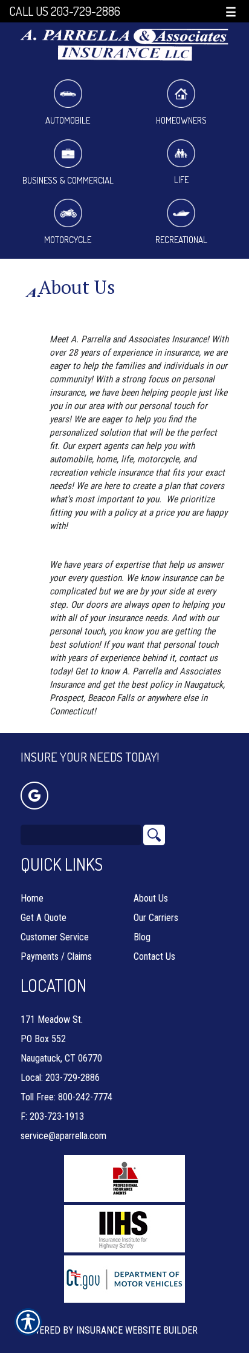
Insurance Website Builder (137, 1330)
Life (181, 179)
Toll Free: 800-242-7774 (66, 1097)
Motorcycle (67, 239)
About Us (151, 898)
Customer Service (55, 937)
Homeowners (181, 120)
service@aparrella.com (63, 1136)
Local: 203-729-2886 (60, 1077)
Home (32, 898)
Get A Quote (43, 917)
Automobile (67, 120)
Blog (142, 937)
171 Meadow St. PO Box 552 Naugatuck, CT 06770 (61, 1039)
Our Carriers (156, 917)
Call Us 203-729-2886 (64, 11)
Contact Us (154, 956)
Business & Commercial (68, 180)
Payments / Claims (56, 956)
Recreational (181, 239)
